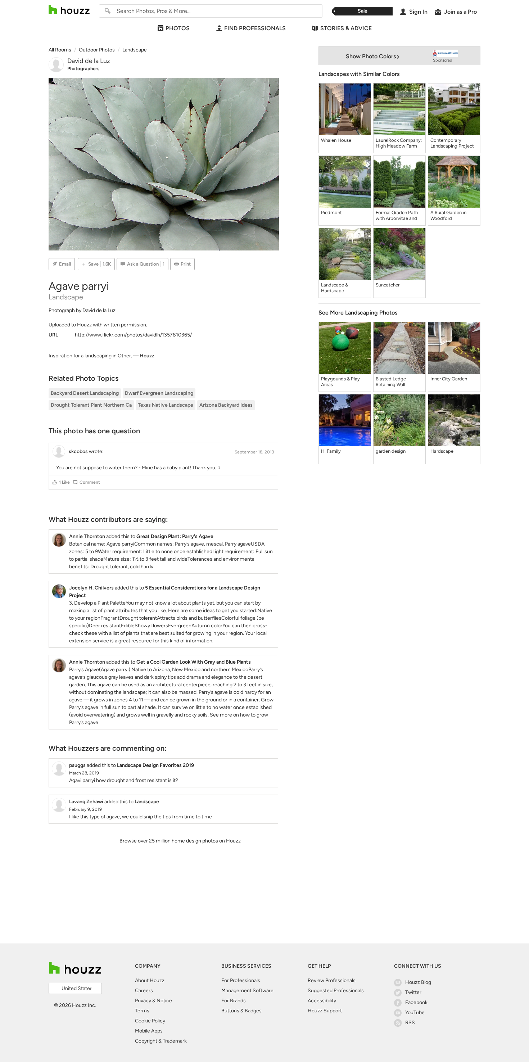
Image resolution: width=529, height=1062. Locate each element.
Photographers (83, 68)
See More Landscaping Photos (357, 312)
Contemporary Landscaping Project (452, 143)
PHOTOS (178, 28)
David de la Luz (88, 61)
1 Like (64, 482)
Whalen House (336, 140)
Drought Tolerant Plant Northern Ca (91, 405)
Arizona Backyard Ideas (226, 405)
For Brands (233, 1001)
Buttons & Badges (241, 1011)
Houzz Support (325, 1011)
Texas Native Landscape (165, 405)
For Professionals (240, 980)
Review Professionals (332, 980)
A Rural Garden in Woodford (448, 215)
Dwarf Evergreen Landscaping (159, 393)
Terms (142, 1011)
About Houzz (149, 980)
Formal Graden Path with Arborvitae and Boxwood (397, 215)
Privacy (143, 1001)
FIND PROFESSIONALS (255, 28)
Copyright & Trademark (161, 1041)
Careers (144, 991)
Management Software (247, 991)
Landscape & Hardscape (334, 287)
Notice (164, 1001)
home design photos (195, 841)
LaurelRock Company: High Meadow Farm (399, 143)
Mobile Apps (149, 1031)
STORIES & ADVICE (346, 28)
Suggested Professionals (336, 991)
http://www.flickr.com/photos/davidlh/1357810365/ (133, 335)
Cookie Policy (150, 1021)
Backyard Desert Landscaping (85, 393)
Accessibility (322, 1001)
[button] (55, 482)
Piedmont (331, 212)
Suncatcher (387, 285)
